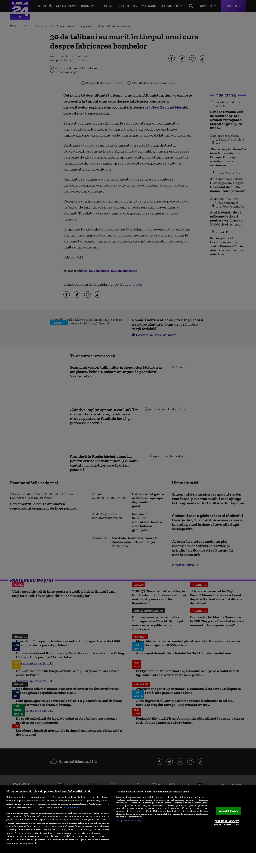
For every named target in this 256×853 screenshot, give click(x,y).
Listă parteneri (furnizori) (128, 820)
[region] (128, 819)
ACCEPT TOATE (228, 810)
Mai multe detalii (71, 807)
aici (58, 829)
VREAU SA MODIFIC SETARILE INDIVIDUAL (227, 823)
